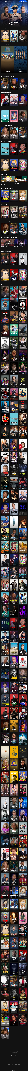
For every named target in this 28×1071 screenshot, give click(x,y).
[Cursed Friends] (23, 483)
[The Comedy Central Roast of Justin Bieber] (5, 458)
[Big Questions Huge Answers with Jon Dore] (5, 368)
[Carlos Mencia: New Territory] (14, 394)
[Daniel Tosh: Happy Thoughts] (14, 509)
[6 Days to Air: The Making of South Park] (5, 292)
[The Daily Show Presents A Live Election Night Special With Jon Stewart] (23, 496)
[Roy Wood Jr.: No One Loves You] (23, 879)
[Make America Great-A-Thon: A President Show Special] (14, 764)
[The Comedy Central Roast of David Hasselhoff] (5, 445)
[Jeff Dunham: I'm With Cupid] (14, 624)
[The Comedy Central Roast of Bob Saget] (5, 432)
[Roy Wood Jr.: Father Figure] (5, 879)
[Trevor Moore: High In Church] (5, 994)
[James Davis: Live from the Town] (23, 611)
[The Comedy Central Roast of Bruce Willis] (14, 432)
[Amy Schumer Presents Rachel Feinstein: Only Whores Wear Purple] (14, 317)
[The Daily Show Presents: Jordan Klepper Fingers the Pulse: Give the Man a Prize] (23, 956)
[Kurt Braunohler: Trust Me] (14, 739)
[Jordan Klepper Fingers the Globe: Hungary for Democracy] (14, 700)
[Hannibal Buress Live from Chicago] (23, 585)
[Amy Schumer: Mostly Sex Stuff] (5, 330)
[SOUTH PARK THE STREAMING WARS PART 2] (5, 905)
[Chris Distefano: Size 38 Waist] (14, 407)
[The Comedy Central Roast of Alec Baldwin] (23, 419)
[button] (2, 1)
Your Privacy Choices (14, 1059)
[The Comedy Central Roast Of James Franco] (23, 445)
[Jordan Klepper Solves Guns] (5, 700)
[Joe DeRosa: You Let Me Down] (5, 675)
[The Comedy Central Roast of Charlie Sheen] (23, 432)
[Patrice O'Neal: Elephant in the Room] (5, 841)
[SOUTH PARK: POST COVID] (23, 892)
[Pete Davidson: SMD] (5, 854)
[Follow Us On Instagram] (19, 1064)
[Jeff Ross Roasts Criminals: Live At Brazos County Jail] (5, 649)
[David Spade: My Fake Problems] (5, 522)
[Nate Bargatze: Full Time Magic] (5, 803)
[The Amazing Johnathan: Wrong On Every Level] (23, 304)
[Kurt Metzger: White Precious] (23, 739)
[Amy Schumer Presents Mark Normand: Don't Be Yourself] (5, 317)
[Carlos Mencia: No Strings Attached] (23, 394)
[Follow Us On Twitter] (12, 1064)
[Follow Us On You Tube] (16, 1064)
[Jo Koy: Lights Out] (23, 662)
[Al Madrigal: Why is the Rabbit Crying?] (5, 304)
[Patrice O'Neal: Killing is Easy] (14, 841)
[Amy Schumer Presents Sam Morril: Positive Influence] (23, 317)
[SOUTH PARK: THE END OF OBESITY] (5, 918)
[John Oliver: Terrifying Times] (23, 688)
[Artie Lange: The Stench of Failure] (14, 343)
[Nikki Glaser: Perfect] (23, 815)
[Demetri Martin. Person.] (14, 522)
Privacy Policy (17, 1055)
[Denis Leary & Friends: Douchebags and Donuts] (5, 534)
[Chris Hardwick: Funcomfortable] (23, 407)
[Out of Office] (23, 828)
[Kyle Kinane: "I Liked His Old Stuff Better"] (5, 752)
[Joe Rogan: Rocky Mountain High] (23, 675)
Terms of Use (10, 1055)
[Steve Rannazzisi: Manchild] (23, 930)
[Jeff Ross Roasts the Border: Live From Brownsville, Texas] (14, 649)
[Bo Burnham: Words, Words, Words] (14, 368)
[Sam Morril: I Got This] (14, 918)
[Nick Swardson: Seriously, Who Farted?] (5, 815)
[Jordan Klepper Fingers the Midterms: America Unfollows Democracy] (23, 700)
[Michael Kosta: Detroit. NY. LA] (14, 777)
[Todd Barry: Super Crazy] (5, 981)
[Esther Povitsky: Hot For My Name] (14, 560)
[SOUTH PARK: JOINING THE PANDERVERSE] (14, 905)
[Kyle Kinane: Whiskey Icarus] (23, 752)
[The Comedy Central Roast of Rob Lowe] (23, 458)
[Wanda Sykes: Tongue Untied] (14, 1020)
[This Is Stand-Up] (14, 969)
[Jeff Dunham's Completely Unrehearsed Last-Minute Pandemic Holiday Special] (23, 624)
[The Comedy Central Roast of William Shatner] (5, 470)
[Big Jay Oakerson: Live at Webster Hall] (23, 355)
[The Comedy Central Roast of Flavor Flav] (14, 445)
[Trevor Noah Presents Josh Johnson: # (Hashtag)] (23, 994)
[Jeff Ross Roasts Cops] (23, 637)
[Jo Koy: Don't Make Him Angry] (14, 662)
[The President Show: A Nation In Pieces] (23, 854)
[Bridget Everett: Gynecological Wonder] (23, 368)
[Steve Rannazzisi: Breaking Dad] (14, 930)
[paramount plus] (7, 1)
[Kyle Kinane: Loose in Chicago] (14, 752)
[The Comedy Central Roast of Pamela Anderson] (14, 458)
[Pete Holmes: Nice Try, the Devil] (14, 854)
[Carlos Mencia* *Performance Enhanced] (5, 394)
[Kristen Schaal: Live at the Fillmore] (23, 726)
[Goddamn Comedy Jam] (23, 573)
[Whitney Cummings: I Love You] (23, 1020)
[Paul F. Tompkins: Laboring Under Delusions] (23, 841)
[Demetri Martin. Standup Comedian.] (23, 522)
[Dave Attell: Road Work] (23, 509)
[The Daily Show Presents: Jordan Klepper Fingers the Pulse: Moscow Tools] (14, 713)
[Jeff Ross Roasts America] (14, 637)
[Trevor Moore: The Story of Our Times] (14, 994)
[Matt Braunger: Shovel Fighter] (5, 777)
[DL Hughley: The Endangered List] (14, 496)
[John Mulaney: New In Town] (5, 688)
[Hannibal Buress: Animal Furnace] (14, 585)
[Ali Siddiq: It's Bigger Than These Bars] (14, 304)
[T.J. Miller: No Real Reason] (14, 943)
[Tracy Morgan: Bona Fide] (23, 981)
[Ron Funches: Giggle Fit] (23, 866)
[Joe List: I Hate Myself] (14, 675)
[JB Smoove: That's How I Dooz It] (14, 611)
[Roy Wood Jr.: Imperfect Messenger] (14, 879)
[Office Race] (14, 828)
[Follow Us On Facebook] (9, 1064)
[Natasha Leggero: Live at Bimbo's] (23, 790)
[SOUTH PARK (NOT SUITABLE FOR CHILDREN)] (23, 905)
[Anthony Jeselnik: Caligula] (23, 330)
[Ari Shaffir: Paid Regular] (5, 343)
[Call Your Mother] (23, 381)
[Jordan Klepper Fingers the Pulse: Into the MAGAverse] (5, 713)
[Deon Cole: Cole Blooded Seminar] (14, 534)
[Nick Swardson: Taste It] (14, 815)
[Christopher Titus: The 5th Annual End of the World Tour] (5, 419)
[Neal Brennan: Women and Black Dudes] (23, 803)
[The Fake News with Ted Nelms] (14, 573)
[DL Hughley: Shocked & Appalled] (5, 496)
